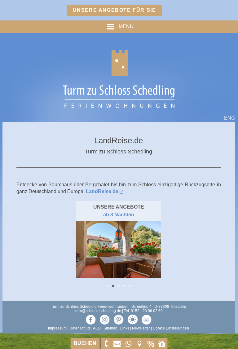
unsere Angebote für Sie (114, 10)
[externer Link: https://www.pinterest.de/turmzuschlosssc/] (118, 319)
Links (124, 328)
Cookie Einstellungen (171, 328)
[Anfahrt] (139, 343)
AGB (97, 328)
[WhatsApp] (128, 343)
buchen (85, 343)
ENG (229, 118)
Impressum (57, 328)
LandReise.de (102, 191)
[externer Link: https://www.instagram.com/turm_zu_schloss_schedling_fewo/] (104, 319)
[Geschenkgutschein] (161, 343)
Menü (125, 26)
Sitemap (110, 328)
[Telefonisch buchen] (106, 343)
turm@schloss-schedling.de (97, 311)
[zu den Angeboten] (150, 343)
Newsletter (141, 328)
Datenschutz (79, 328)
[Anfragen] (117, 343)
